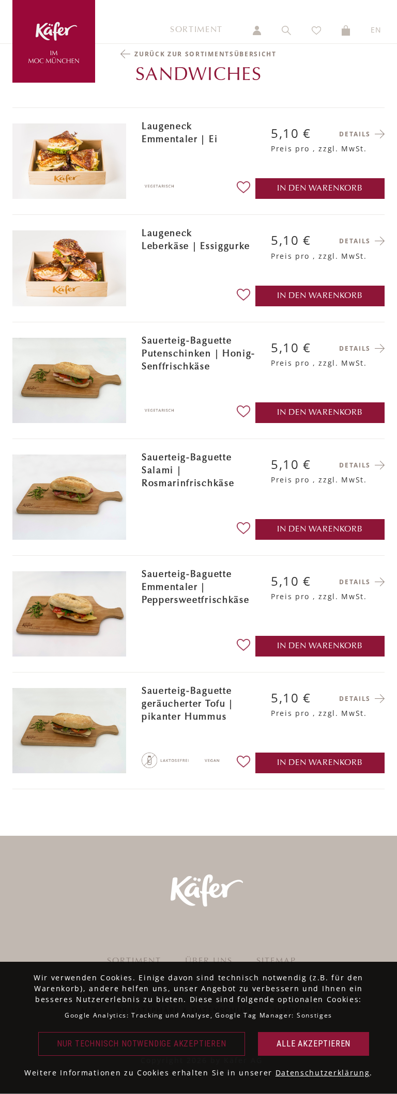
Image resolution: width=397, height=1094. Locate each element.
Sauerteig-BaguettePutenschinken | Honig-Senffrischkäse (198, 354)
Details (355, 134)
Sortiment (196, 30)
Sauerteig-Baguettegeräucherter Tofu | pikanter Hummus (187, 704)
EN (376, 30)
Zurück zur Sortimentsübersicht (205, 54)
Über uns (209, 961)
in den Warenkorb (320, 188)
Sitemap (276, 961)
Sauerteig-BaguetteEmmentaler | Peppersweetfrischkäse (195, 587)
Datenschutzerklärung (323, 1072)
